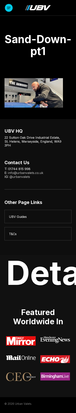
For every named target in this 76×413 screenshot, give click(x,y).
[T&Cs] (38, 233)
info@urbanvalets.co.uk (25, 173)
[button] (9, 8)
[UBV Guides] (38, 216)
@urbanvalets (20, 177)
